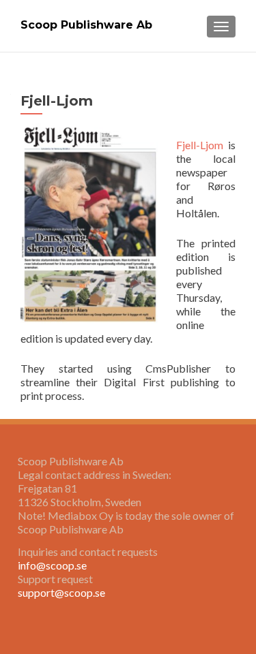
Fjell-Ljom (199, 144)
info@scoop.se (52, 565)
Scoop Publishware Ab (86, 24)
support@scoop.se (61, 592)
